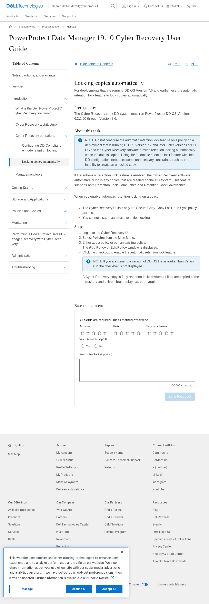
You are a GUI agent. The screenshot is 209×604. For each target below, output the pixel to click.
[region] (137, 185)
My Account (64, 452)
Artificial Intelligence (21, 509)
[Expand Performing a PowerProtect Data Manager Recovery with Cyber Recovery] (65, 234)
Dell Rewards (161, 517)
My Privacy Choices (127, 584)
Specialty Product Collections (172, 539)
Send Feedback (179, 396)
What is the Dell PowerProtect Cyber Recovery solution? (39, 111)
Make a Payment (67, 482)
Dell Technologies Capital (72, 524)
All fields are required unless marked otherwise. (114, 320)
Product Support (51, 26)
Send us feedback (95, 354)
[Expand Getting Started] (65, 187)
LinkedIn (158, 474)
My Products (64, 474)
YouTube (159, 489)
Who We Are (64, 509)
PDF (194, 64)
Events (157, 524)
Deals (12, 539)
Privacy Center (162, 546)
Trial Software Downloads (170, 561)
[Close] (122, 551)
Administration (22, 255)
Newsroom (63, 539)
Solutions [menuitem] (31, 16)
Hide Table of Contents (96, 64)
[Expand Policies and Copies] (65, 211)
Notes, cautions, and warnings (33, 75)
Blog (155, 509)
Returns (109, 467)
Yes (88, 346)
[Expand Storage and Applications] (65, 199)
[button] (131, 6)
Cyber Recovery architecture (36, 124)
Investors (62, 531)
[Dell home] (10, 26)
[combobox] (83, 6)
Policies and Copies (26, 211)
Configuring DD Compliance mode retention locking (41, 148)
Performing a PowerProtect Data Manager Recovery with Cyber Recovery (37, 239)
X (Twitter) (160, 467)
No (100, 346)
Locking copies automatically (41, 161)
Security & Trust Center (168, 553)
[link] (153, 6)
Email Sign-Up (162, 531)
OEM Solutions (114, 524)
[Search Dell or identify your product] (113, 6)
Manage (27, 589)
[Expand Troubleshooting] (65, 267)
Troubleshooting (23, 267)
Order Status (64, 460)
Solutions (14, 524)
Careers (61, 517)
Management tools (29, 174)
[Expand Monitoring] (65, 222)
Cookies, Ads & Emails (172, 584)
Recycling (62, 546)
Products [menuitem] (13, 16)
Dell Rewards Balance (70, 489)
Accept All (109, 589)
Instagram (159, 482)
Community (160, 452)
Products (14, 517)
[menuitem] (69, 16)
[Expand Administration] (65, 255)
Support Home (27, 26)
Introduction (20, 98)
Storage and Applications (30, 199)
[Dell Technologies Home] (24, 6)
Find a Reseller (113, 517)
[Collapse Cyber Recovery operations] (65, 135)
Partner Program (115, 531)
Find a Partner (113, 509)
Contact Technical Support (122, 460)
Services (14, 531)
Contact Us (160, 460)
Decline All (79, 589)
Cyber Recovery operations (35, 135)
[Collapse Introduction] (65, 98)
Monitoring (19, 222)
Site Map (14, 454)
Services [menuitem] (50, 16)
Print (176, 64)
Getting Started (22, 187)
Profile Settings (66, 467)
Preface (17, 87)
